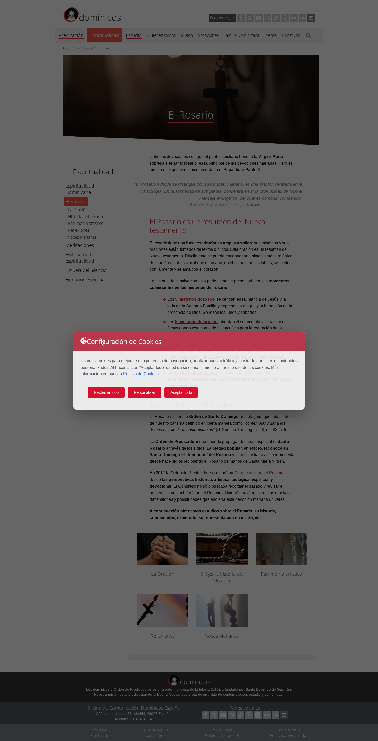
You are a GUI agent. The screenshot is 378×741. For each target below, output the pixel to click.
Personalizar (144, 392)
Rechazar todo (106, 392)
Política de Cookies (141, 374)
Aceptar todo (181, 392)
